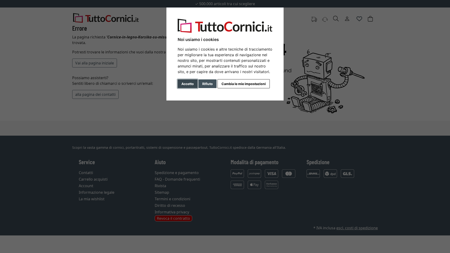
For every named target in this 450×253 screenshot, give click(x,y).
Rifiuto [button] (207, 84)
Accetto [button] (187, 84)
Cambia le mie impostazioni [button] (243, 84)
